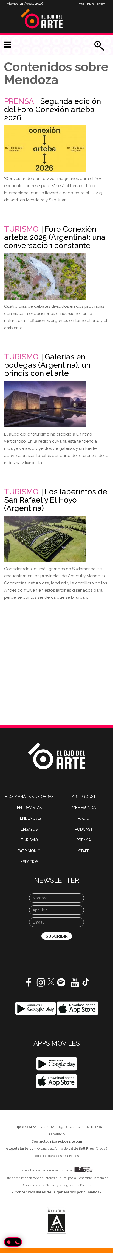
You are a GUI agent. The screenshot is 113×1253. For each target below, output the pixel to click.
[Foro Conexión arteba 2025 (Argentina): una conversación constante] (45, 276)
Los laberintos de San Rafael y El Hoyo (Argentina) (55, 500)
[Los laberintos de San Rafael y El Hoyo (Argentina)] (45, 539)
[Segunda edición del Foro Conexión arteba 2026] (45, 148)
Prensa (19, 101)
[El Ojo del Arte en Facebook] (28, 984)
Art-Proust (84, 796)
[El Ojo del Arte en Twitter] (51, 981)
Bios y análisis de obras (29, 796)
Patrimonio (29, 851)
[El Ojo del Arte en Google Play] (56, 1063)
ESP (81, 4)
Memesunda (84, 807)
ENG (90, 4)
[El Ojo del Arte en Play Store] (35, 1008)
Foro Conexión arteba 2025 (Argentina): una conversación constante (55, 237)
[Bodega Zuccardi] (45, 404)
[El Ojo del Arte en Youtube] (75, 984)
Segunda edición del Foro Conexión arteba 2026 (52, 109)
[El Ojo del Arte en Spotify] (61, 984)
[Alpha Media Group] (56, 1220)
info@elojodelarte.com (65, 1141)
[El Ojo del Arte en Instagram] (41, 984)
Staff (83, 851)
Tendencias (29, 818)
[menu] (7, 44)
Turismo (21, 229)
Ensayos (29, 829)
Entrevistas (29, 807)
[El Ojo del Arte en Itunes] (77, 1008)
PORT (101, 4)
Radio (83, 818)
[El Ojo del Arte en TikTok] (86, 981)
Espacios (29, 862)
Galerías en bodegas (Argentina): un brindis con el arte (47, 365)
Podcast (84, 829)
